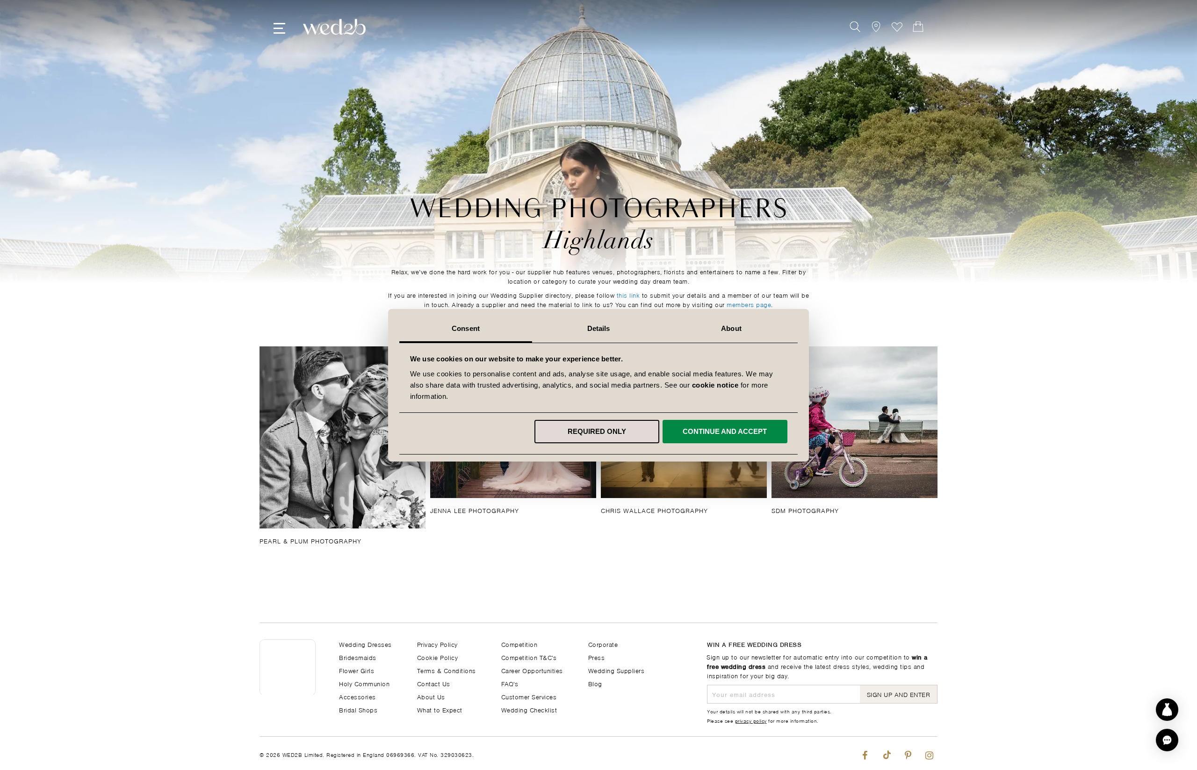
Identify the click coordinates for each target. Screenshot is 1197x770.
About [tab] (731, 328)
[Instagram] (929, 753)
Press (596, 657)
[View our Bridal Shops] (876, 27)
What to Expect (439, 709)
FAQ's (510, 683)
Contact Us (433, 683)
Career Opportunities (532, 670)
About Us (431, 696)
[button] (1167, 740)
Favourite (897, 27)
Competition (519, 644)
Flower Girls (356, 670)
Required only (597, 431)
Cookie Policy (437, 657)
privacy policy (751, 720)
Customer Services (529, 696)
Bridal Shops (358, 709)
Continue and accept (725, 431)
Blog (595, 683)
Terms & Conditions (446, 670)
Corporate (603, 644)
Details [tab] (598, 328)
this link (628, 295)
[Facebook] (865, 753)
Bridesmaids (357, 657)
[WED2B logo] (334, 27)
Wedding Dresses (365, 644)
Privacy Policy (437, 644)
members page (749, 304)
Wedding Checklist (529, 709)
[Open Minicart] (918, 27)
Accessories (357, 696)
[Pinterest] (908, 753)
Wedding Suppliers (616, 670)
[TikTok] (886, 753)
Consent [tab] (466, 328)
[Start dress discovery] (1167, 709)
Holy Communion (364, 683)
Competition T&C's (529, 657)
